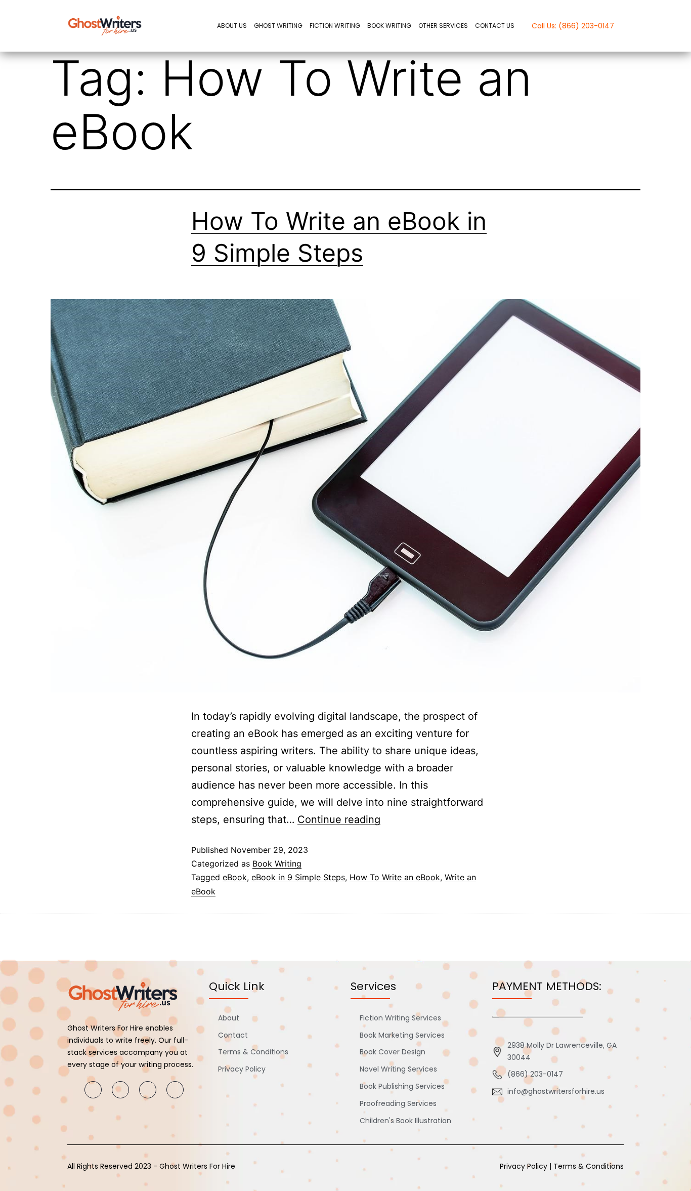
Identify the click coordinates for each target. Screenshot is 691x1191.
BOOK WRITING (389, 25)
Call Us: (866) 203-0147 (573, 26)
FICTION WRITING (335, 25)
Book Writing (276, 863)
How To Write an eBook (395, 877)
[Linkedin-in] (175, 1089)
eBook (235, 877)
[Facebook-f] (93, 1089)
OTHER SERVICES (443, 25)
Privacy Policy (523, 1166)
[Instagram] (120, 1089)
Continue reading (338, 819)
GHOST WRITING (278, 25)
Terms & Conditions (588, 1166)
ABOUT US (232, 25)
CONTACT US (494, 25)
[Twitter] (147, 1089)
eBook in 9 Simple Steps (298, 877)
